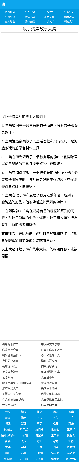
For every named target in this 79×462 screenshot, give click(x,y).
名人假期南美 (49, 404)
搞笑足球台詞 (49, 366)
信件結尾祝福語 (50, 393)
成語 (55, 423)
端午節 (24, 458)
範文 (8, 411)
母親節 (8, 458)
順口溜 (24, 429)
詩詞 (55, 411)
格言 (55, 417)
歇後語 (55, 429)
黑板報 (71, 435)
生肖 (39, 447)
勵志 (23, 417)
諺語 (39, 441)
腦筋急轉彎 (8, 435)
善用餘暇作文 (10, 344)
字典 (8, 447)
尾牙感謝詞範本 (50, 371)
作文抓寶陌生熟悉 (13, 399)
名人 (23, 441)
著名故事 (7, 377)
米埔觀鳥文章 (10, 388)
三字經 (55, 435)
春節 (23, 453)
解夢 (39, 423)
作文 (39, 411)
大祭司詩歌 (9, 404)
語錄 (71, 441)
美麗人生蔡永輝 (11, 393)
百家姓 (71, 447)
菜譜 (71, 423)
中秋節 (39, 453)
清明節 (71, 453)
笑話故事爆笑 (49, 388)
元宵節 (39, 458)
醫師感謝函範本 (11, 355)
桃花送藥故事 (10, 366)
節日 (8, 453)
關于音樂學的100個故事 (16, 382)
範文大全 (71, 458)
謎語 (23, 423)
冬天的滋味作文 (50, 355)
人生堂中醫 (47, 377)
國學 (71, 411)
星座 (55, 447)
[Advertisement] (39, 72)
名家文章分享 (10, 349)
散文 (8, 417)
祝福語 (8, 429)
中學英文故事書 (50, 344)
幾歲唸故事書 (49, 382)
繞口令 (39, 429)
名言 (39, 417)
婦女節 (55, 458)
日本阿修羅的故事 (52, 349)
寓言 (55, 441)
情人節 (55, 453)
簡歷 (23, 411)
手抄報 (24, 435)
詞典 (23, 447)
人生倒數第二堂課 (52, 399)
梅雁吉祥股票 (49, 360)
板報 (8, 423)
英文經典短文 (10, 371)
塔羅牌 (39, 435)
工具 (71, 417)
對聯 (8, 441)
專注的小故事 (10, 360)
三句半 (71, 429)
